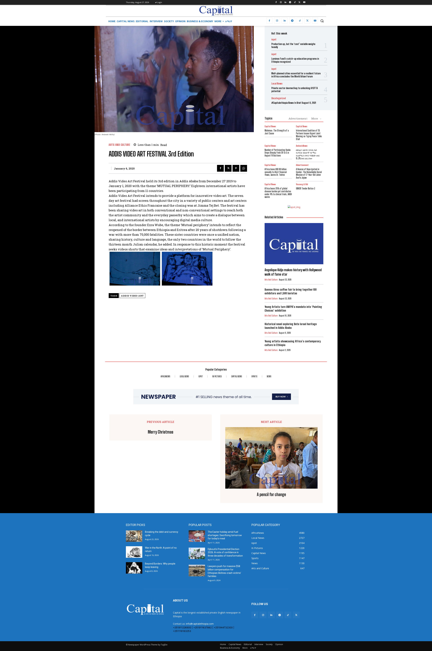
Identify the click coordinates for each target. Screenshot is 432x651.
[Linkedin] (285, 2)
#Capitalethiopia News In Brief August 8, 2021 (293, 102)
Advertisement (298, 118)
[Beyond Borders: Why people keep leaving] (134, 568)
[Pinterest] (236, 168)
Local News (276, 83)
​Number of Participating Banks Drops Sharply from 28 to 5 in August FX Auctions (278, 153)
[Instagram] (281, 2)
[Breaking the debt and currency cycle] (134, 536)
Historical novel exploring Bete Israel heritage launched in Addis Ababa (291, 325)
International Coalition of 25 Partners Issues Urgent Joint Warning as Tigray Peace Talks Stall (309, 134)
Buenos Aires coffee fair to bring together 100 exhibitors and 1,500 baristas (291, 291)
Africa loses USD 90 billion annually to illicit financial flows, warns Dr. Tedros (276, 172)
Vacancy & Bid (302, 184)
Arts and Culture (119, 144)
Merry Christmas (160, 432)
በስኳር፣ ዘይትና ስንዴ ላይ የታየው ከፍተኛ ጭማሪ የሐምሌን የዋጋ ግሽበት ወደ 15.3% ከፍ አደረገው (308, 154)
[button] (322, 21)
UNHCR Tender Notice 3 (305, 188)
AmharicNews (301, 146)
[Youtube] (304, 2)
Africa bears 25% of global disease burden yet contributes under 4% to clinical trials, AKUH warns (278, 192)
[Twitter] (299, 2)
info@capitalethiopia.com (200, 623)
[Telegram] (290, 2)
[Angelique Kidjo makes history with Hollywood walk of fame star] (294, 243)
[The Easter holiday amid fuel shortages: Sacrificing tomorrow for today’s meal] (197, 536)
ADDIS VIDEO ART (132, 295)
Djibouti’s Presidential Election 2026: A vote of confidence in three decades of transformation (225, 552)
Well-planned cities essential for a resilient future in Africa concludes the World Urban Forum (296, 75)
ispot (273, 39)
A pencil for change (271, 494)
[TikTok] (295, 2)
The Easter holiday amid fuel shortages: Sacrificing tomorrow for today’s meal (225, 535)
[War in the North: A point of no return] (134, 552)
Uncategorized (278, 98)
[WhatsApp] (243, 168)
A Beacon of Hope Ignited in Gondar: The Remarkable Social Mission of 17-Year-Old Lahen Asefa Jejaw (309, 173)
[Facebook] (276, 2)
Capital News (270, 126)
